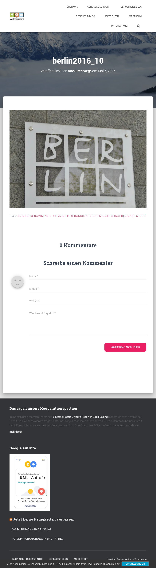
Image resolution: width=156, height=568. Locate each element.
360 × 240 (103, 216)
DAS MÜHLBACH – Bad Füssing (31, 529)
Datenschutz (119, 25)
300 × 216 (37, 216)
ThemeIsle (140, 559)
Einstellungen (135, 563)
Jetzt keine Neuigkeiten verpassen (44, 519)
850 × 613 (77, 216)
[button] (110, 6)
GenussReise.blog (131, 6)
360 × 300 (117, 216)
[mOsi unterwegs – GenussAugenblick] (17, 16)
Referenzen (111, 16)
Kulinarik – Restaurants (27, 559)
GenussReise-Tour (98, 6)
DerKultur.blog (85, 16)
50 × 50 (128, 216)
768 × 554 (50, 216)
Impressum (135, 16)
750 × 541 (63, 216)
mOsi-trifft (81, 559)
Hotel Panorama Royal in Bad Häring (37, 538)
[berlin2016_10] (78, 158)
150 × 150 (23, 216)
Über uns (72, 6)
